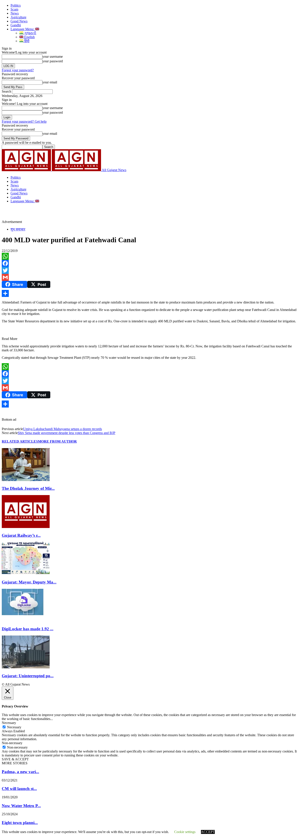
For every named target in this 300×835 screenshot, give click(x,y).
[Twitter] (150, 270)
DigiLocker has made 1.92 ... (27, 629)
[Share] (150, 293)
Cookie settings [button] (184, 832)
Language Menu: (23, 29)
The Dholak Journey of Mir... (28, 488)
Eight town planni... (20, 822)
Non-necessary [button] (12, 743)
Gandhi (16, 25)
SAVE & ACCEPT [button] (15, 759)
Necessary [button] (9, 723)
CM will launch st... (19, 788)
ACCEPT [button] (208, 832)
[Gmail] (150, 277)
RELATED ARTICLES (20, 441)
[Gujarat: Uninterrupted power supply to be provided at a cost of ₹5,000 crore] (26, 667)
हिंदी (26, 41)
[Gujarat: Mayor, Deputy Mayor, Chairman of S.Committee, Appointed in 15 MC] (26, 573)
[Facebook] (150, 263)
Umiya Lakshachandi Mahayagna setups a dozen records (62, 429)
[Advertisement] (102, 213)
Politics (16, 5)
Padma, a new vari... (20, 771)
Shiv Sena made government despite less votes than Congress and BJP (66, 433)
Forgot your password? (18, 70)
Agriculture (18, 17)
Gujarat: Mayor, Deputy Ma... (29, 582)
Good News (19, 21)
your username (52, 56)
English (29, 37)
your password (52, 61)
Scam (14, 9)
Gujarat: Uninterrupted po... (28, 675)
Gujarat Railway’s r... (21, 535)
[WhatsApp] (150, 256)
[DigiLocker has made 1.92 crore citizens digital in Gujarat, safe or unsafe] (26, 620)
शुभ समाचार (18, 229)
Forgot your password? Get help (24, 121)
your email (49, 82)
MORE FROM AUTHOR (57, 441)
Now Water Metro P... (21, 805)
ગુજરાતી (29, 33)
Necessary (14, 727)
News (15, 13)
